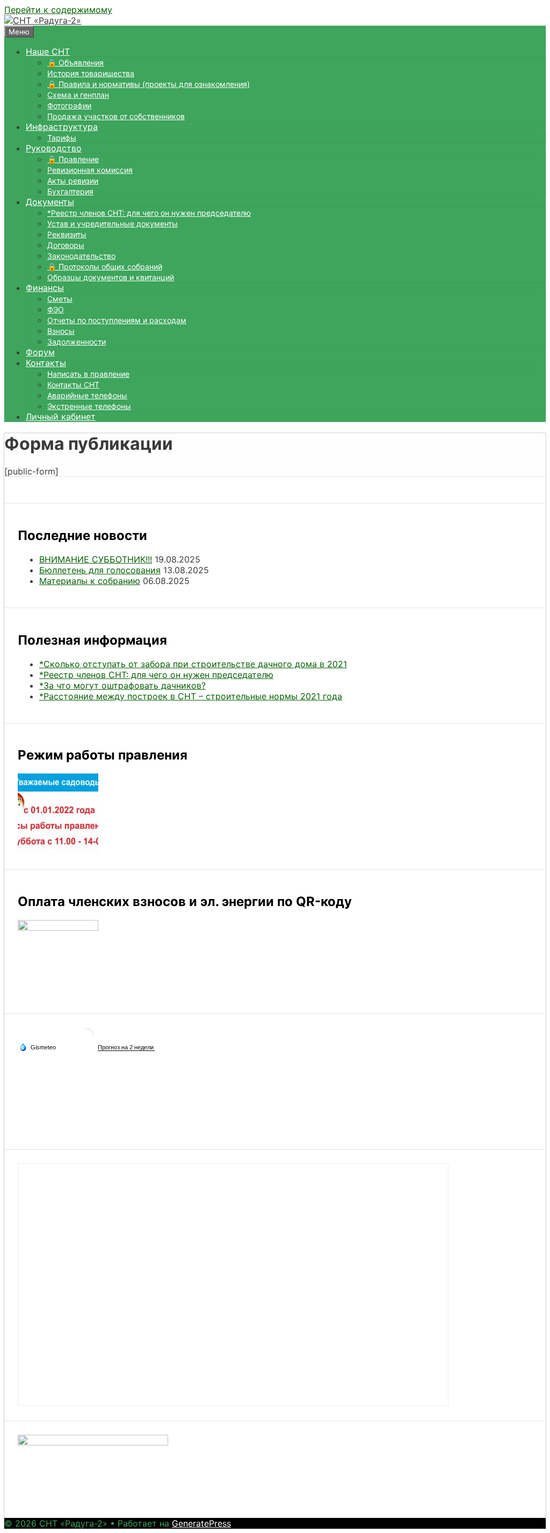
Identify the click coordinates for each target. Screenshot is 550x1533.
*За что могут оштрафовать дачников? (122, 685)
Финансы (45, 287)
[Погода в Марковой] (87, 1038)
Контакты (46, 362)
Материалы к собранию (89, 580)
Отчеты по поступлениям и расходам (116, 320)
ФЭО (55, 309)
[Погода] (37, 1046)
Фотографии (69, 105)
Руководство (54, 148)
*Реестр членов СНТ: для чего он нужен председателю (149, 212)
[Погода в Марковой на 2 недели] (126, 1047)
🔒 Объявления (75, 62)
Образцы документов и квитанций (110, 277)
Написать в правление (88, 373)
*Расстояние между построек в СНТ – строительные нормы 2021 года (190, 696)
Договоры (65, 245)
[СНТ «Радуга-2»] (42, 20)
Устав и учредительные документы (112, 223)
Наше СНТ (48, 51)
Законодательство (81, 255)
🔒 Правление (73, 159)
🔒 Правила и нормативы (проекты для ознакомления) (148, 84)
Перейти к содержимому (58, 9)
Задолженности (76, 341)
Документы (50, 201)
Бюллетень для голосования (100, 570)
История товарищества (90, 73)
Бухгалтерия (70, 191)
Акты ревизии (72, 180)
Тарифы (61, 137)
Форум (40, 352)
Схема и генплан (78, 94)
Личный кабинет (61, 416)
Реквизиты (66, 234)
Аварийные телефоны (87, 395)
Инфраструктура (62, 126)
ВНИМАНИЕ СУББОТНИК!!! (95, 559)
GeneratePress (201, 1523)
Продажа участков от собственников (116, 116)
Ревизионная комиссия (90, 169)
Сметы (60, 298)
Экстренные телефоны (89, 406)
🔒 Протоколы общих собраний (104, 266)
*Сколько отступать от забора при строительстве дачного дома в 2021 (193, 664)
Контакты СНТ (73, 384)
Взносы (61, 330)
